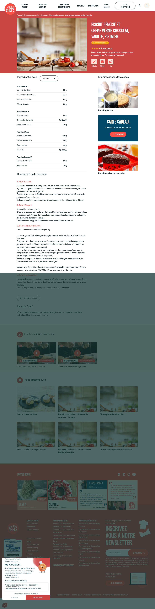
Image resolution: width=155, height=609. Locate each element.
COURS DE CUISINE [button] (24, 5)
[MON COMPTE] (144, 6)
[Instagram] (128, 474)
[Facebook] (119, 474)
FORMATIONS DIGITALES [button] (42, 5)
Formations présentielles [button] (64, 5)
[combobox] (43, 78)
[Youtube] (134, 474)
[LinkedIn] (124, 474)
